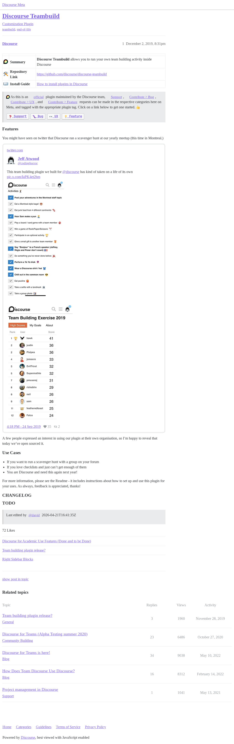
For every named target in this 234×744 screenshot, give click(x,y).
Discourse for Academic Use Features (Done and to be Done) (46, 541)
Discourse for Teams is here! (26, 652)
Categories (23, 727)
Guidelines (43, 727)
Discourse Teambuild (31, 15)
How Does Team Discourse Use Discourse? (38, 671)
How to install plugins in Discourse (62, 84)
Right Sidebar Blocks (17, 559)
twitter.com (15, 150)
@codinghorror (28, 163)
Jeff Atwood (28, 158)
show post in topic (15, 579)
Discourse (28, 737)
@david (34, 515)
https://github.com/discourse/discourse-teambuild (72, 74)
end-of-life (24, 29)
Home (7, 727)
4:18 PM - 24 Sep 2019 (24, 426)
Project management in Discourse (30, 689)
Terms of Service (68, 727)
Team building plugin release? (23, 550)
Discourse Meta (13, 5)
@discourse (70, 172)
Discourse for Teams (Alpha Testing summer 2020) (45, 634)
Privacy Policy (95, 727)
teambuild (8, 29)
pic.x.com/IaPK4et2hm (23, 177)
